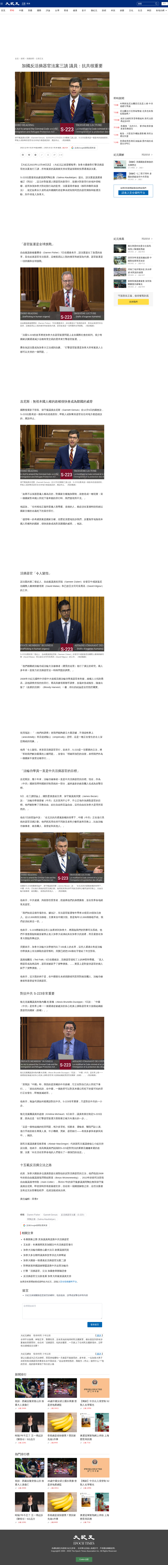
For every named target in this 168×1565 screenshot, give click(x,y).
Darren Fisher (33, 1215)
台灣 (57, 10)
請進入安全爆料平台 (133, 192)
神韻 (149, 10)
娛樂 (122, 10)
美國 (30, 10)
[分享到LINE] (29, 155)
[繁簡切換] (60, 155)
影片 (84, 10)
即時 (12, 10)
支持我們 (133, 302)
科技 (113, 10)
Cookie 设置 (84, 1559)
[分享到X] (35, 155)
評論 (48, 10)
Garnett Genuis (50, 1215)
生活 (140, 10)
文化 (131, 10)
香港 (66, 10)
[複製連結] (41, 154)
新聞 (22, 59)
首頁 (3, 10)
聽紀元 (94, 10)
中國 (21, 10)
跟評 (99, 1335)
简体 (28, 3)
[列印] (48, 155)
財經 (104, 10)
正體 (23, 3)
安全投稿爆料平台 (68, 1282)
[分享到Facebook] (22, 155)
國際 (39, 10)
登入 (164, 3)
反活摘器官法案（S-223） (73, 1215)
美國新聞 (30, 59)
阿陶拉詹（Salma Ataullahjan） (42, 1219)
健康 (75, 10)
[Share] (16, 1408)
